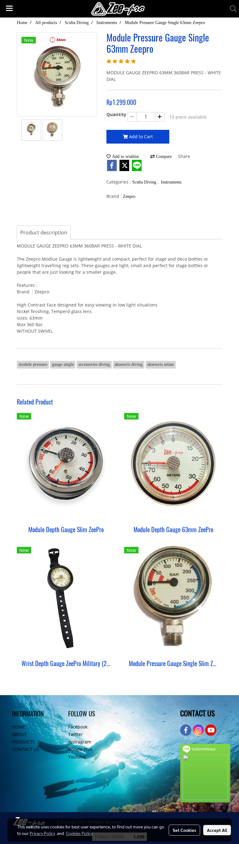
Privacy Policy (42, 833)
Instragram (79, 742)
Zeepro (129, 196)
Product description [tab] (43, 232)
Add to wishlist (125, 156)
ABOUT (19, 734)
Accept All (217, 830)
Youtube (77, 757)
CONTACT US (25, 749)
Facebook (77, 727)
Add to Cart (140, 137)
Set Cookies (184, 830)
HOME (18, 727)
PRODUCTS (23, 742)
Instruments (171, 182)
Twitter (75, 734)
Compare (163, 156)
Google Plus (80, 749)
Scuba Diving (144, 182)
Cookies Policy (79, 833)
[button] (231, 8)
